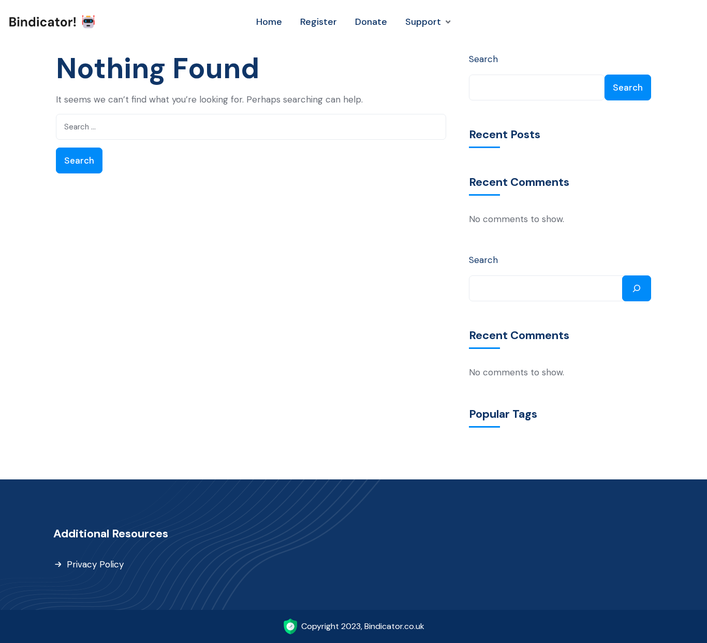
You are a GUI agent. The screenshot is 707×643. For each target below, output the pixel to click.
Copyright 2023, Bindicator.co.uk (362, 626)
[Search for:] (251, 127)
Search (483, 59)
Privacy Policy (95, 564)
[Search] (636, 288)
